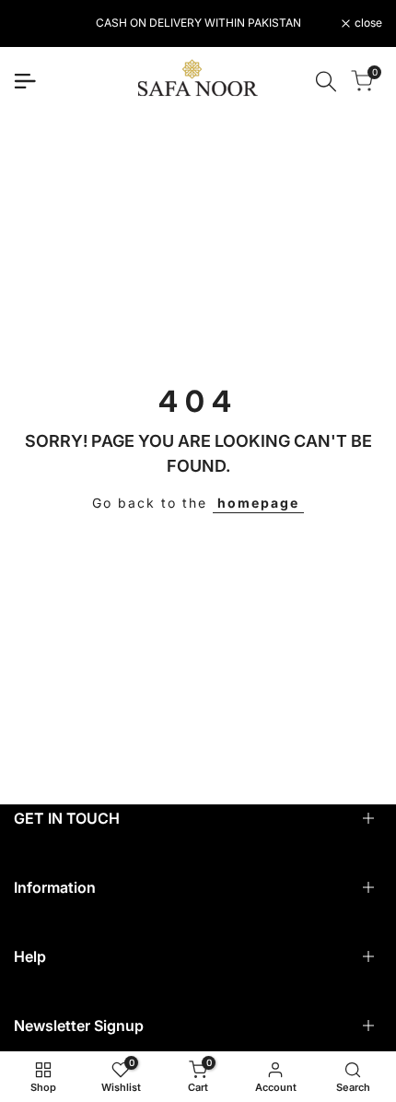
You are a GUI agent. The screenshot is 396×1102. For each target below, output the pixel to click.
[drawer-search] (326, 81)
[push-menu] (25, 81)
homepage (258, 502)
